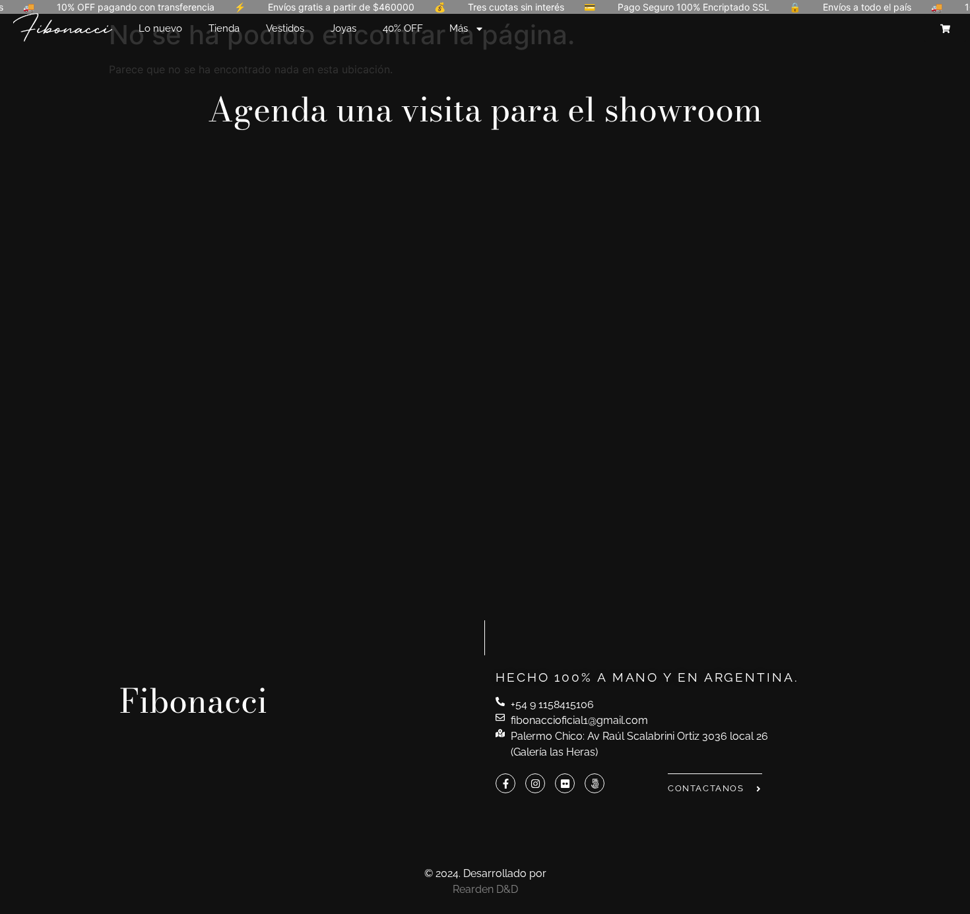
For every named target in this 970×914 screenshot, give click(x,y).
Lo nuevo (160, 28)
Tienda (224, 28)
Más (458, 28)
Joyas (343, 28)
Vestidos (285, 28)
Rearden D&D (485, 889)
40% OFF (403, 28)
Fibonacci (193, 701)
